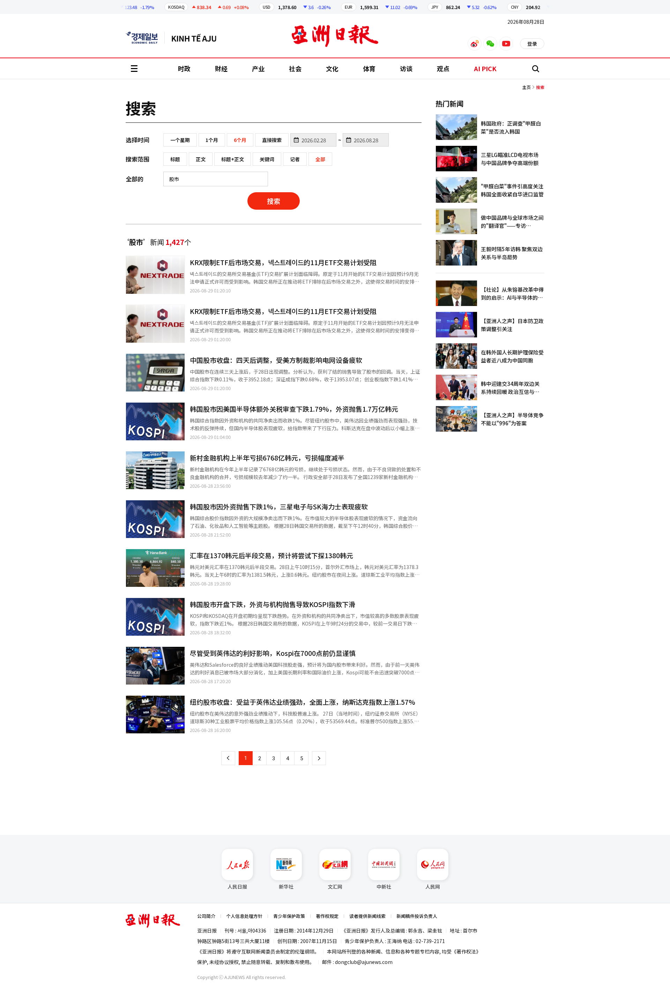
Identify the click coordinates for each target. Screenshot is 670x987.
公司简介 (206, 916)
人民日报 (237, 886)
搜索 (273, 200)
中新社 (384, 886)
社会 (295, 68)
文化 (332, 68)
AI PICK (485, 68)
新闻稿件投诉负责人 (416, 916)
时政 (184, 68)
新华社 (286, 886)
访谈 (406, 68)
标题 (175, 159)
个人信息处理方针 (244, 916)
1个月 (212, 139)
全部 (320, 159)
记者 (295, 159)
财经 (221, 68)
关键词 (267, 159)
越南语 (197, 37)
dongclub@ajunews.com (364, 961)
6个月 (240, 139)
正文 (201, 159)
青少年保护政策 (289, 916)
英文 (145, 38)
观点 (443, 68)
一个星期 (180, 139)
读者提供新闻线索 (367, 916)
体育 (369, 68)
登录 (532, 43)
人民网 (432, 886)
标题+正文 (232, 159)
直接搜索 (272, 139)
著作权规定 (327, 916)
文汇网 (335, 886)
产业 (258, 68)
